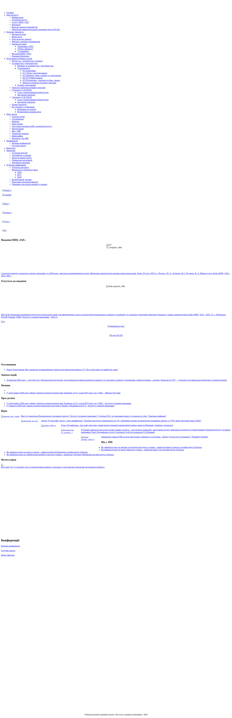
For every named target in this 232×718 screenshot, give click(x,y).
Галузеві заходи (8, 550)
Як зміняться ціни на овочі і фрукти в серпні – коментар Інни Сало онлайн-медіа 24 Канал (142, 450)
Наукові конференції (10, 546)
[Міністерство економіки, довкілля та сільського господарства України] (116, 326)
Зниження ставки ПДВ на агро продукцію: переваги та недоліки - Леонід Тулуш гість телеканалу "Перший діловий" (154, 437)
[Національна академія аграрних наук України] (116, 335)
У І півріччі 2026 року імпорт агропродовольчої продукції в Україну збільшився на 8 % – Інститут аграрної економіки (60, 406)
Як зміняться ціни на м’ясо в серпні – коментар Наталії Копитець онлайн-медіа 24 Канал (47, 452)
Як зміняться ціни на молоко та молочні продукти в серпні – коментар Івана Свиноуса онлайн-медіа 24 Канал (151, 447)
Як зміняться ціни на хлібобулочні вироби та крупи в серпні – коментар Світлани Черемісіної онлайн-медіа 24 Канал (60, 454)
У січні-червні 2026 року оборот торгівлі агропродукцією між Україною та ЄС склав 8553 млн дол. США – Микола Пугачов (63, 393)
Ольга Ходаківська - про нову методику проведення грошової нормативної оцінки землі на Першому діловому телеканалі (117, 425)
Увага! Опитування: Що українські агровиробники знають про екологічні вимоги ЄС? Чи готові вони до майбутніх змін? (62, 369)
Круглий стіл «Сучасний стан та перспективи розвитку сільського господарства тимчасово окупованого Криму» (53, 467)
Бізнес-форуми (8, 555)
